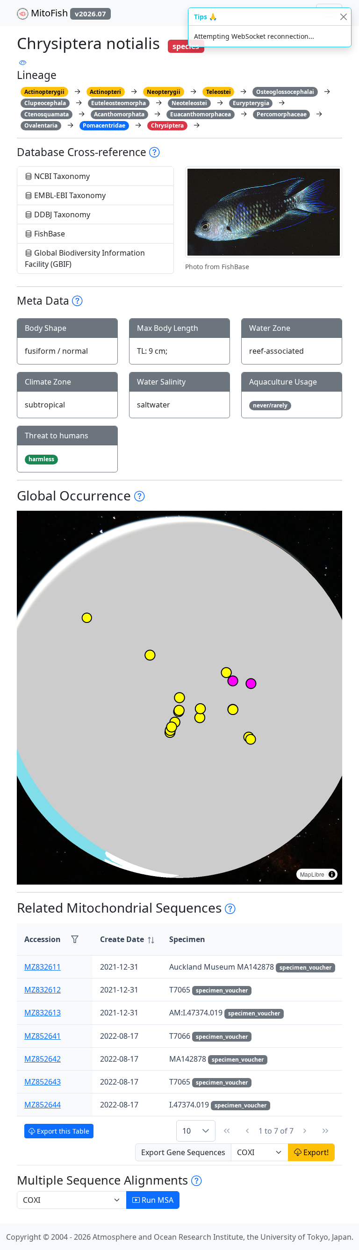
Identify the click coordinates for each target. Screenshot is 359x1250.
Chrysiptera (167, 125)
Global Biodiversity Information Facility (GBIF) (85, 258)
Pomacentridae (104, 125)
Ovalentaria (40, 125)
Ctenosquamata (46, 114)
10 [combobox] (186, 1131)
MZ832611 (42, 967)
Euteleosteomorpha (118, 103)
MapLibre (312, 874)
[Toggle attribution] (331, 874)
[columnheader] (127, 939)
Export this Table (62, 1131)
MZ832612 (42, 990)
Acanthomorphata (119, 114)
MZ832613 (42, 1012)
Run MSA (156, 1200)
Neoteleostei (189, 103)
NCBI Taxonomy (61, 176)
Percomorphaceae (282, 114)
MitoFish (67, 13)
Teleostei (218, 92)
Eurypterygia (251, 103)
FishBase (48, 234)
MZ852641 (42, 1036)
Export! (315, 1152)
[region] (179, 698)
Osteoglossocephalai (285, 92)
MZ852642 (42, 1059)
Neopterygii (163, 92)
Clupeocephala (45, 103)
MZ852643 (42, 1082)
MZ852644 (42, 1105)
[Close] (343, 16)
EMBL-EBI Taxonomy (69, 195)
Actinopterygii (44, 92)
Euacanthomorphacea (200, 114)
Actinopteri (105, 92)
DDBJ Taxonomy (61, 214)
